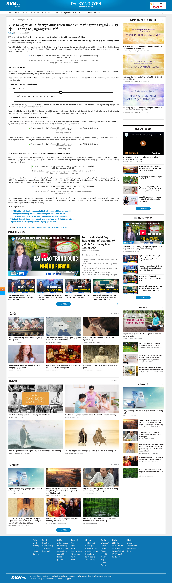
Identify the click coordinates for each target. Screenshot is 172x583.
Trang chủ (10, 12)
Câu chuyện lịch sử (13, 525)
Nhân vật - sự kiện (128, 162)
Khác (47, 370)
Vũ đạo (73, 559)
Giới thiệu (33, 579)
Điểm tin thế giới (50, 342)
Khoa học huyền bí (132, 545)
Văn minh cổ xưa (75, 554)
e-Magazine (77, 13)
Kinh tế (35, 543)
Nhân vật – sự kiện (143, 128)
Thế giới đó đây (46, 551)
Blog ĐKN (103, 559)
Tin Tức (84, 250)
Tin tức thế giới (46, 543)
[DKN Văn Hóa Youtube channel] (161, 7)
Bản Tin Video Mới (145, 218)
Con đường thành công (91, 551)
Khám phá (104, 554)
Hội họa (73, 545)
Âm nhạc (73, 543)
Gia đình (103, 545)
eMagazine (143, 307)
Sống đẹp (103, 551)
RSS (39, 579)
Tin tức (29, 20)
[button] (117, 304)
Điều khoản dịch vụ (49, 579)
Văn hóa (40, 13)
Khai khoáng (31, 227)
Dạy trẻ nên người (90, 557)
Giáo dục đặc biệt (90, 545)
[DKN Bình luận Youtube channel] (157, 7)
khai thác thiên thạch (43, 227)
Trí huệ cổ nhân (69, 453)
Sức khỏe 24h (116, 557)
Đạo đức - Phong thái (14, 453)
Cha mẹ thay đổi (89, 554)
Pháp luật (35, 551)
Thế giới (24, 13)
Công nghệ (130, 543)
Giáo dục (88, 540)
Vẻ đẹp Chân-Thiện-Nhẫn (62, 13)
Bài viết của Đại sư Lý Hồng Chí (143, 20)
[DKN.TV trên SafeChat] (151, 3)
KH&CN (129, 540)
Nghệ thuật (60, 559)
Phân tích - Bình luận (48, 545)
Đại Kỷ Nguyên (70, 576)
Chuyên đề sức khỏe (117, 545)
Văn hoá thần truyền (51, 495)
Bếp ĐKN (103, 548)
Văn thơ (73, 557)
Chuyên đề (59, 557)
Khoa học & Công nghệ (92, 13)
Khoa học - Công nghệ (16, 20)
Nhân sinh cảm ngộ (62, 545)
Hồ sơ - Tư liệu (46, 548)
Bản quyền (67, 579)
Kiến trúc (73, 548)
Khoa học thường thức (133, 548)
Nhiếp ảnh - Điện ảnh (76, 551)
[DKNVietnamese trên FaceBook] (153, 3)
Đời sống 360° (105, 543)
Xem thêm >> (115, 313)
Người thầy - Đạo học (91, 548)
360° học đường (90, 559)
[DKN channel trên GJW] (160, 3)
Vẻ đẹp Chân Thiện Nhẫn (130, 338)
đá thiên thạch (21, 227)
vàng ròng (64, 227)
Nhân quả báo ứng (88, 370)
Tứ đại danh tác (61, 554)
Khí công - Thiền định (118, 551)
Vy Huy (10, 33)
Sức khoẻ (11, 370)
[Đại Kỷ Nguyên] (13, 3)
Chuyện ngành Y (116, 548)
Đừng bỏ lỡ (143, 384)
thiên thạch (55, 227)
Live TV (32, 13)
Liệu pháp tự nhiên (117, 554)
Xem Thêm (63, 304)
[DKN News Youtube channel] (154, 7)
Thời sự (16, 13)
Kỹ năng (103, 557)
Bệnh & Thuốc (116, 543)
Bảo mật (59, 579)
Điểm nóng (36, 545)
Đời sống (48, 13)
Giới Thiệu (17, 6)
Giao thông (36, 554)
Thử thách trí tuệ (90, 543)
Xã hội (34, 548)
